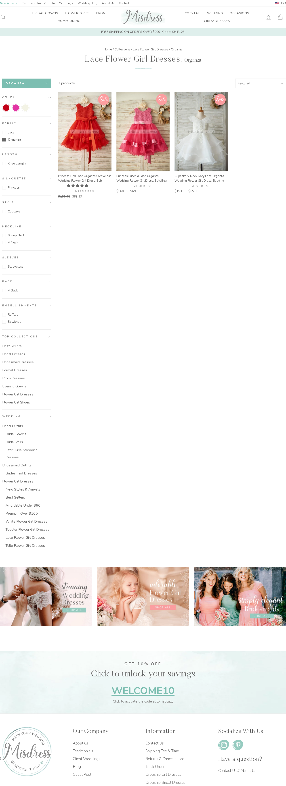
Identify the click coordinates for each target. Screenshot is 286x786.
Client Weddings (61, 3)
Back (7, 281)
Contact (124, 3)
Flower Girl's (77, 13)
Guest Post (82, 774)
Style (8, 202)
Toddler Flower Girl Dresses (27, 529)
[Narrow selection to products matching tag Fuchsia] (15, 108)
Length (10, 154)
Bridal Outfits (12, 426)
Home (108, 49)
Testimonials (83, 751)
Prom (101, 13)
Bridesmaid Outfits (17, 465)
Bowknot (14, 322)
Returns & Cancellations (165, 758)
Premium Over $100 (22, 513)
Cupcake (14, 211)
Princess (14, 187)
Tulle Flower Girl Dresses (25, 545)
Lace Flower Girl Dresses (150, 49)
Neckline (12, 226)
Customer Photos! (34, 3)
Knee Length (17, 163)
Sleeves (10, 257)
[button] (78, 185)
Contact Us (154, 743)
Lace (11, 132)
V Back (13, 290)
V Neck (13, 242)
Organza (15, 83)
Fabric (9, 123)
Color (8, 97)
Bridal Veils (14, 442)
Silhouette (14, 178)
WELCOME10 (143, 691)
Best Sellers (12, 346)
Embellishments (19, 305)
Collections (122, 49)
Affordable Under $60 (23, 505)
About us (80, 743)
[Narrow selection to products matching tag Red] (6, 108)
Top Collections (20, 336)
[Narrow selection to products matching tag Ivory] (25, 108)
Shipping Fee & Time (162, 751)
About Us (108, 3)
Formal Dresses (14, 370)
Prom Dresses (13, 378)
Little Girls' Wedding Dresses (22, 454)
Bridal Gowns (45, 13)
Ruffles (13, 314)
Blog (77, 766)
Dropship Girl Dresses (163, 774)
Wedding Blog (87, 3)
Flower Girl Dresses (17, 394)
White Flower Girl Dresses (26, 521)
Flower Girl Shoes (16, 402)
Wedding (215, 13)
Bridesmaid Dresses (18, 362)
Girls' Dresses (217, 21)
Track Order (154, 766)
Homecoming (69, 21)
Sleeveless (15, 266)
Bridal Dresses (13, 354)
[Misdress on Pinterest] (237, 746)
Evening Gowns (14, 386)
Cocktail (193, 13)
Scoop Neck (16, 235)
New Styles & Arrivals (23, 489)
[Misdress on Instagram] (223, 746)
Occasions (239, 13)
